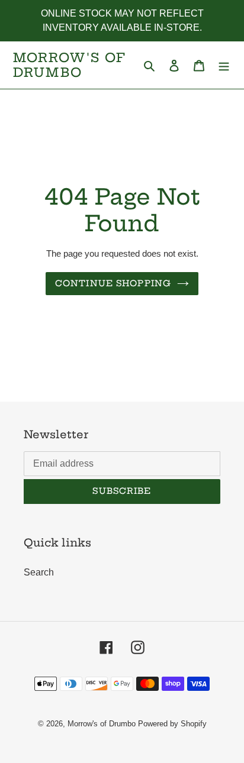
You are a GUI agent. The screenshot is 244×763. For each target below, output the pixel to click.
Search (39, 572)
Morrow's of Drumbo (69, 65)
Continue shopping (113, 283)
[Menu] (223, 65)
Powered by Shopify (172, 723)
